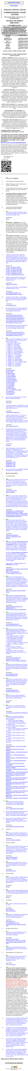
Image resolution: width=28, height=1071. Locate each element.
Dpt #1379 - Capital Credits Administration (16, 660)
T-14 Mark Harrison (10, 388)
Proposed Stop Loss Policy (12, 939)
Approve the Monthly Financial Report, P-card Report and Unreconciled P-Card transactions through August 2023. (17, 916)
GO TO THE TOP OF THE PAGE (14, 1063)
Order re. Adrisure (10, 492)
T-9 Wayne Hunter (10, 382)
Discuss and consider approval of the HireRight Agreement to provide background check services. (16, 948)
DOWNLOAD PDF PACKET (14, 2)
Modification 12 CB (10, 463)
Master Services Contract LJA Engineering (16, 609)
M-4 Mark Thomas (10, 370)
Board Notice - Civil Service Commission (16, 773)
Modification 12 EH (10, 465)
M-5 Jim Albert (9, 371)
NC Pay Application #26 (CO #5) (14, 573)
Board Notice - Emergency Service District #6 (17, 798)
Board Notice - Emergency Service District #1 (17, 777)
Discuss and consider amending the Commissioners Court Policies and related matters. (16, 707)
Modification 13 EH (10, 466)
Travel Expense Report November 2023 (15, 321)
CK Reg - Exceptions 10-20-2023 (14, 273)
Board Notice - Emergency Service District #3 (17, 786)
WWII (7, 219)
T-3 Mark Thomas (10, 373)
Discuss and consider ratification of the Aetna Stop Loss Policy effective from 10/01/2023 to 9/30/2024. (16, 933)
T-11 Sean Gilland (10, 383)
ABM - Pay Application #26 (12, 571)
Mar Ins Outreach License (12, 674)
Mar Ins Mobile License (11, 675)
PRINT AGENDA (14, 5)
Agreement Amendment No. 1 (13, 412)
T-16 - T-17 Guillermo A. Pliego (13, 389)
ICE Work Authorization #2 (12, 624)
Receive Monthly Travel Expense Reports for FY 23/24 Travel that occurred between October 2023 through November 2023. (16, 327)
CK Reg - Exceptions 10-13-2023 (14, 271)
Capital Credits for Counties (12, 659)
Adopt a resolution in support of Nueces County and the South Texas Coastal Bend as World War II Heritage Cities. (16, 213)
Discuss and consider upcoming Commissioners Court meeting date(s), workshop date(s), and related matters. (15, 803)
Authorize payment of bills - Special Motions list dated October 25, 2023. (16, 287)
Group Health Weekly (11, 305)
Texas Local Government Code (13, 657)
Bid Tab (8, 886)
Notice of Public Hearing (12, 857)
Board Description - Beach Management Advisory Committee (15, 767)
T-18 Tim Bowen (10, 391)
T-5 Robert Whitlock (11, 376)
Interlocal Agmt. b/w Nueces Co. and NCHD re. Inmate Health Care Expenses (16, 515)
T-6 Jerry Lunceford (10, 377)
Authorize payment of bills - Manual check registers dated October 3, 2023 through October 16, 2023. (16, 279)
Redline (8, 702)
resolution (8, 445)
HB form (8, 538)
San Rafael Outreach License (13, 691)
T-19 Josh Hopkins (10, 392)
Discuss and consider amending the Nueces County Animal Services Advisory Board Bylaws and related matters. (16, 697)
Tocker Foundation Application (13, 840)
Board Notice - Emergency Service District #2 (17, 782)
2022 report (8, 402)
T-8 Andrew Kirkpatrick (11, 380)
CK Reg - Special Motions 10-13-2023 (15, 274)
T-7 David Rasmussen (11, 379)
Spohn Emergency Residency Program (15, 826)
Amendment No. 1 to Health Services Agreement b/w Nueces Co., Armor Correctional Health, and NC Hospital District (16, 512)
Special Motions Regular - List (13, 292)
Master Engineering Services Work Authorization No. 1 (14, 607)
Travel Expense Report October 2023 (15, 319)
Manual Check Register (11, 284)
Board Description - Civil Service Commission (17, 772)
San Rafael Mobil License (12, 690)
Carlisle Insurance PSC (11, 490)
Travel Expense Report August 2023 (14, 316)
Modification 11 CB (10, 462)
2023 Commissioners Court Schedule (14, 808)
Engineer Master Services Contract (14, 625)
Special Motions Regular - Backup (14, 294)
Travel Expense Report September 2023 (15, 318)
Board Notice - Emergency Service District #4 (17, 790)
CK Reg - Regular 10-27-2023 (13, 267)
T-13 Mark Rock (10, 386)
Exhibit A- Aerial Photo (11, 858)
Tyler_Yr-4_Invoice (10, 964)
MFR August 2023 (10, 921)
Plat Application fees (11, 870)
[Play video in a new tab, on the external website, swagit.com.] (7, 212)
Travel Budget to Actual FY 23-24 (14, 335)
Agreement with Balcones (12, 535)
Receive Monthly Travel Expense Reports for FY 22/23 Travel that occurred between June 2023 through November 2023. (16, 309)
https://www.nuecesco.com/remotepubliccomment (13, 142)
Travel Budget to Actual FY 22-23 (14, 322)
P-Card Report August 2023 (12, 923)
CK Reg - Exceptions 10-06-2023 (14, 268)
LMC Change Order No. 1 (12, 426)
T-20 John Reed (9, 394)
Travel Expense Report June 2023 (14, 315)
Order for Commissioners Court (13, 536)
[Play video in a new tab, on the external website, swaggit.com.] (7, 178)
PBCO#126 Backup (10, 910)
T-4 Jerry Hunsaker (10, 374)
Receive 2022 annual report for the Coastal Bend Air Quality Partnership (16, 397)
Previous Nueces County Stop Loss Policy (16, 940)
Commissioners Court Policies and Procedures (17, 712)
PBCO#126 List (10, 909)
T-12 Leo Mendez (10, 385)
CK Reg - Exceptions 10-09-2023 (14, 270)
